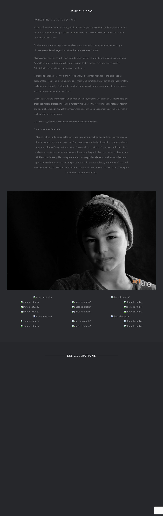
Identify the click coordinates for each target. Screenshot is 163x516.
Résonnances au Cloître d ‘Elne (121, 486)
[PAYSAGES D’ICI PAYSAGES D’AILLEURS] (42, 499)
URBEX (121, 466)
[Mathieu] (81, 191)
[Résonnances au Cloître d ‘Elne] (121, 479)
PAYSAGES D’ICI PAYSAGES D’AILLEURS (42, 506)
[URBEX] (121, 413)
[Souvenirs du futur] (42, 366)
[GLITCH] (42, 479)
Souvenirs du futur (42, 373)
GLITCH (42, 486)
